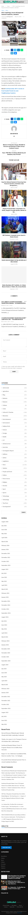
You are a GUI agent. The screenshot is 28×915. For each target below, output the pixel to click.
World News (4, 856)
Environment (15, 423)
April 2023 (4, 680)
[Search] (26, 2)
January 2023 (5, 692)
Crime (8, 6)
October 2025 (5, 561)
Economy (3, 864)
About (20, 905)
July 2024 (4, 621)
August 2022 (4, 712)
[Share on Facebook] (12, 50)
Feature (15, 430)
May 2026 (4, 533)
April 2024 (4, 633)
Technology (15, 496)
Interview (15, 447)
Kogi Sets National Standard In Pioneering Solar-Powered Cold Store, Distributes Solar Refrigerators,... (14, 183)
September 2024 (5, 613)
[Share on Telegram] (12, 53)
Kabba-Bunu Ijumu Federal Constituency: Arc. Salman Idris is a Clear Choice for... (16, 882)
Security (15, 485)
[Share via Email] (15, 53)
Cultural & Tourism (15, 412)
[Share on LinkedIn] (18, 50)
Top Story (15, 503)
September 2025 (5, 565)
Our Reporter (9, 16)
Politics (15, 475)
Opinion (15, 468)
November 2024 (5, 605)
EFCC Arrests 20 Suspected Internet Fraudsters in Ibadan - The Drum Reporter (13, 302)
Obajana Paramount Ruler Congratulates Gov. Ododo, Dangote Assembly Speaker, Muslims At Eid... (14, 210)
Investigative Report (15, 450)
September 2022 (5, 708)
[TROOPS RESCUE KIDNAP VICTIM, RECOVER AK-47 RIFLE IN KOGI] (14, 249)
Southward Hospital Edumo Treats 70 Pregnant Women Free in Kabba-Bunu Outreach (11, 747)
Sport (15, 489)
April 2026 (4, 537)
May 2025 (4, 581)
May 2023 (4, 676)
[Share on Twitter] (15, 50)
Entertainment (15, 419)
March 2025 (4, 589)
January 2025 (5, 597)
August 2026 (4, 521)
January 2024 (5, 645)
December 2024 (5, 601)
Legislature (15, 461)
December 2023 (5, 649)
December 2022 (5, 696)
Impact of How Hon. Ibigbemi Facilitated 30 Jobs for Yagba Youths (13, 798)
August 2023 (4, 665)
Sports (15, 492)
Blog (15, 395)
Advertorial (15, 388)
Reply (25, 301)
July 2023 (4, 668)
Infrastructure (15, 443)
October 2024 (5, 609)
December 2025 (5, 553)
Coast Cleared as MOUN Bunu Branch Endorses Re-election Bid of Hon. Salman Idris (13, 809)
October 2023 (5, 657)
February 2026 (5, 545)
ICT (15, 440)
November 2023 (5, 653)
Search (23, 512)
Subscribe (12, 907)
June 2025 (4, 577)
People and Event (15, 471)
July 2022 (4, 716)
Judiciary (15, 454)
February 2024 (5, 641)
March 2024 (4, 637)
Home (2, 6)
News (15, 464)
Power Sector (15, 478)
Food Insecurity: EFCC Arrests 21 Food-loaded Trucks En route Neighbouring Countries (12, 91)
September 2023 (5, 661)
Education (15, 416)
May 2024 (4, 629)
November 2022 (5, 700)
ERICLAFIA (19, 912)
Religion (15, 482)
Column (15, 405)
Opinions (3, 868)
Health (15, 437)
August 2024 (4, 617)
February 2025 (5, 593)
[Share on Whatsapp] (21, 50)
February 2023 (5, 688)
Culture (3, 862)
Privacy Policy (6, 905)
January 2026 (5, 549)
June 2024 (4, 625)
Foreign (15, 433)
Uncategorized (15, 506)
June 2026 (4, 529)
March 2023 (4, 684)
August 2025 (4, 569)
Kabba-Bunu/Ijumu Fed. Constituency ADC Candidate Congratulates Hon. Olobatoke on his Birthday (17, 877)
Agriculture (15, 391)
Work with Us (20, 907)
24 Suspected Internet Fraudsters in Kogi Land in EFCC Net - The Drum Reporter (13, 318)
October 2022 (5, 704)
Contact (6, 907)
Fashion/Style (15, 426)
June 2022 (4, 720)
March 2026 (4, 541)
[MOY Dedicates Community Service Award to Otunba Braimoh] (14, 224)
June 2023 (4, 672)
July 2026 (4, 525)
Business (15, 398)
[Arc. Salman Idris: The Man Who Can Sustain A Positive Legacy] (4, 888)
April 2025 (4, 585)
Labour (15, 457)
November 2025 (5, 557)
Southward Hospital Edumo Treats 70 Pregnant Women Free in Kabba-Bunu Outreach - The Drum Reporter (12, 785)
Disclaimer (14, 905)
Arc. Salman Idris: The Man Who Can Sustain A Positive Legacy (16, 888)
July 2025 (4, 573)
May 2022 (4, 724)
